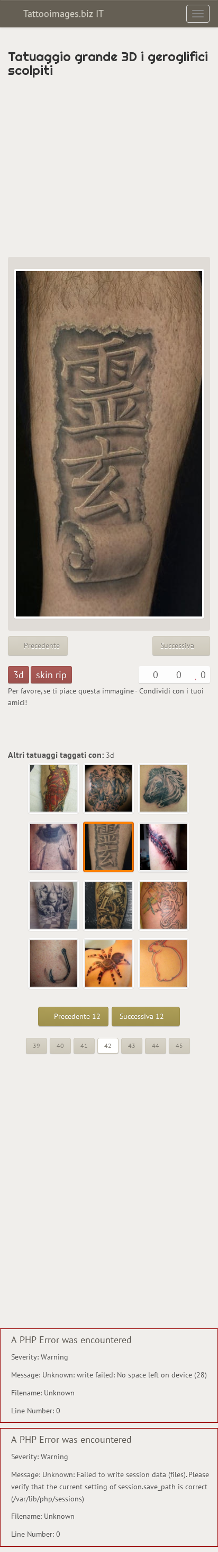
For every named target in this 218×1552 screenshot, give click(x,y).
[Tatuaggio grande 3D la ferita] (164, 847)
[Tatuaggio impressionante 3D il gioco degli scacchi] (54, 906)
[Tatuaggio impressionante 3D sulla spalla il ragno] (109, 964)
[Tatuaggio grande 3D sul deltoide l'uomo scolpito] (54, 847)
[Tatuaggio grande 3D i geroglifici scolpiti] (109, 847)
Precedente (41, 645)
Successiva (178, 645)
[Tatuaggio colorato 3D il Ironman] (54, 789)
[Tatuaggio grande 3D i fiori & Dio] (109, 789)
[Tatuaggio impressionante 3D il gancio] (54, 964)
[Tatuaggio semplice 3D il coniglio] (164, 964)
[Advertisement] (109, 167)
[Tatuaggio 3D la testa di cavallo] (164, 789)
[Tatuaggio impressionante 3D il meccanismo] (109, 906)
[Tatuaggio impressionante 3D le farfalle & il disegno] (164, 906)
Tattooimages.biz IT (62, 13)
